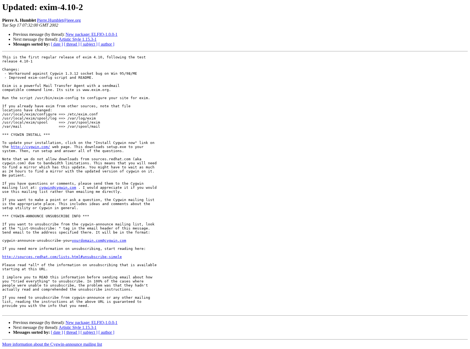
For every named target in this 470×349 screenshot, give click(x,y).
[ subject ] (89, 44)
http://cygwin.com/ (30, 147)
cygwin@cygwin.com (57, 187)
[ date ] (57, 44)
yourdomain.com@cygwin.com (99, 240)
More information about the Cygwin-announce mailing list (52, 344)
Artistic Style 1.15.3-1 (78, 39)
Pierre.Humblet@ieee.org (59, 20)
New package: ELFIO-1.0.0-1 (92, 34)
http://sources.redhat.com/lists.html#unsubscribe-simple (62, 257)
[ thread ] (71, 44)
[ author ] (106, 44)
